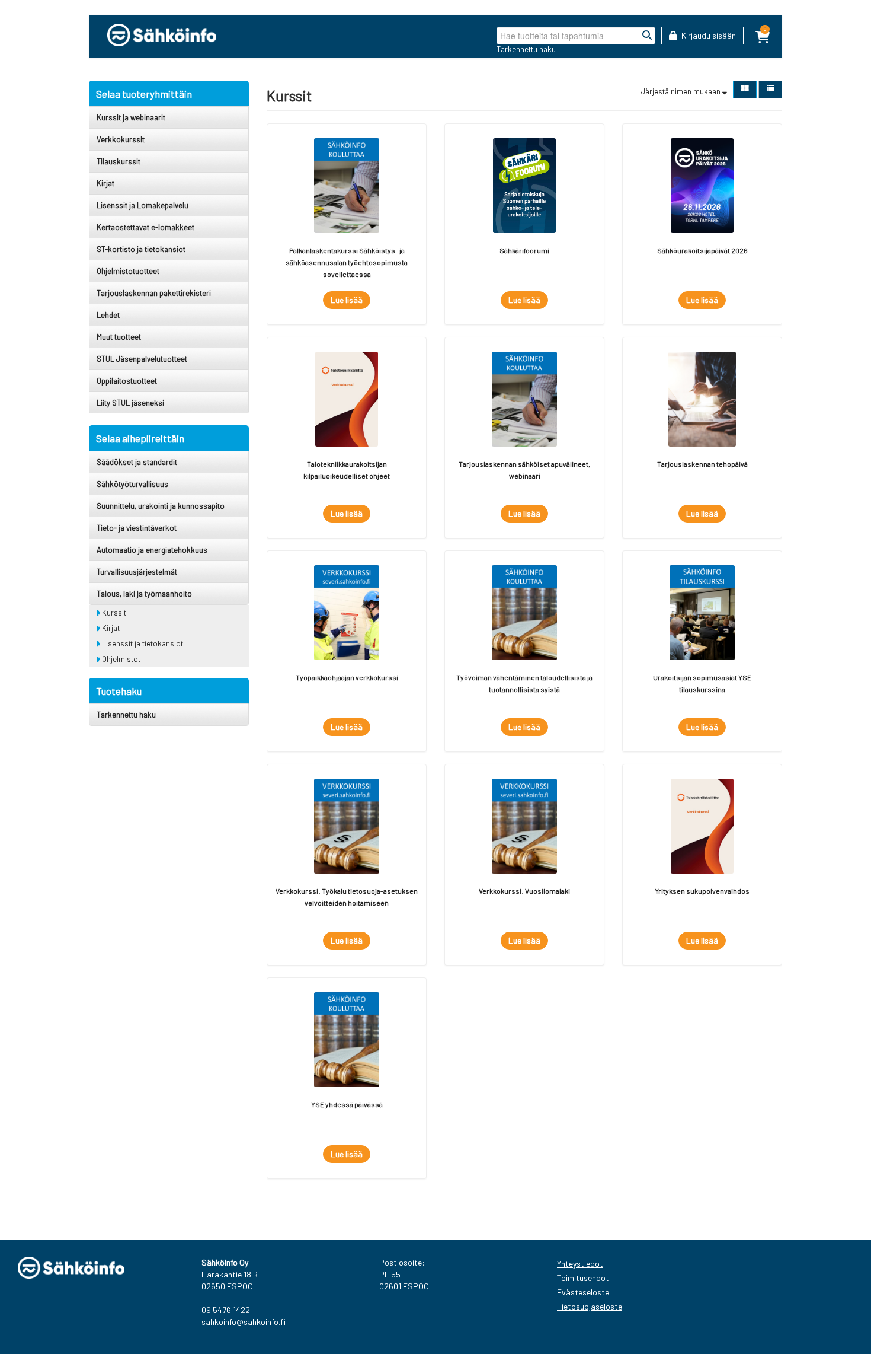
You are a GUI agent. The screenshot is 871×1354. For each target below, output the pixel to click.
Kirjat (105, 183)
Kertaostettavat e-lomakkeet (145, 227)
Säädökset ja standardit (137, 462)
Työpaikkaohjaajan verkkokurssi (347, 677)
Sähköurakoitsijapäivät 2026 (702, 250)
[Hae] (647, 35)
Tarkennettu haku (526, 49)
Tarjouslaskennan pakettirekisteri (154, 293)
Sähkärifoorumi (524, 250)
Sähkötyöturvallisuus (132, 484)
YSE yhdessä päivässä (347, 1104)
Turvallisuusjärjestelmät (137, 571)
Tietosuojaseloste (589, 1306)
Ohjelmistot (120, 659)
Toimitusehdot (583, 1278)
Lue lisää (347, 300)
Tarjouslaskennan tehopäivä (702, 464)
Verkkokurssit (121, 139)
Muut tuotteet (119, 337)
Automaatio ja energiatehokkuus (152, 550)
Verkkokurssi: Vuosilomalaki (524, 891)
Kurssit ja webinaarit (131, 117)
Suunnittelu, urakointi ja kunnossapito (161, 506)
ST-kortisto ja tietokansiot (141, 249)
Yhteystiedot (580, 1264)
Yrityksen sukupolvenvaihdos (702, 891)
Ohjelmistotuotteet (128, 271)
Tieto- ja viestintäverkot (137, 528)
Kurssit (113, 612)
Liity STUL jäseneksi (130, 402)
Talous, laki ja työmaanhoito (144, 593)
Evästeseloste (583, 1292)
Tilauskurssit (118, 161)
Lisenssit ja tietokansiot (141, 643)
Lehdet (108, 315)
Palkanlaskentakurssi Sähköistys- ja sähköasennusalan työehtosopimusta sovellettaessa (347, 262)
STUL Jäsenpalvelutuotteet (142, 359)
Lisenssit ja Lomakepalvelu (142, 205)
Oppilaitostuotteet (127, 381)
